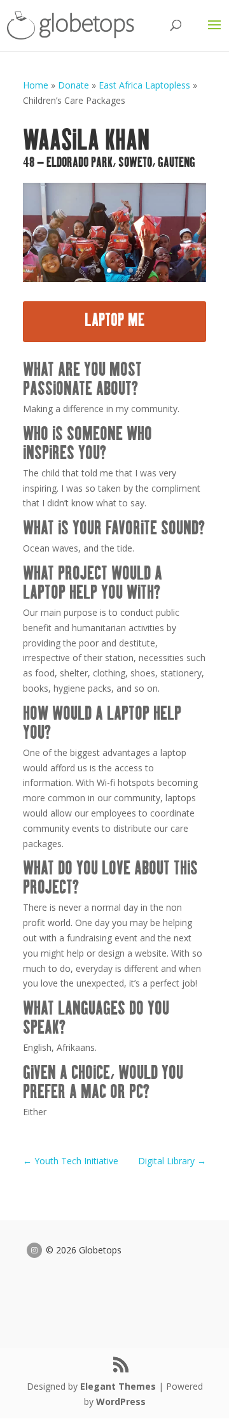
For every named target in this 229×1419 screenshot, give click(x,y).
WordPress (121, 1401)
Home (35, 85)
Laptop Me (115, 321)
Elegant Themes (118, 1386)
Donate (73, 85)
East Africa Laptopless (144, 85)
